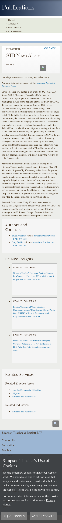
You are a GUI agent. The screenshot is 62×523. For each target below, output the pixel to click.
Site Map (7, 450)
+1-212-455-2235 (20, 238)
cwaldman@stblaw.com (44, 242)
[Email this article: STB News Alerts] (43, 68)
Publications (13, 27)
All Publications (15, 31)
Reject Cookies (14, 516)
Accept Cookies (43, 516)
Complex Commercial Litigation (26, 389)
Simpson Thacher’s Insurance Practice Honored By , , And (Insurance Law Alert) (33, 276)
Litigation (16, 393)
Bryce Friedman (19, 235)
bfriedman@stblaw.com (44, 235)
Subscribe (8, 445)
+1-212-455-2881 (20, 245)
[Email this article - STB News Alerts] (55, 423)
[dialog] (31, 488)
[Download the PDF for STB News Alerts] (52, 67)
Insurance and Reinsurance (23, 396)
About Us (12, 23)
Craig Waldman (19, 242)
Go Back (50, 48)
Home (11, 20)
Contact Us (8, 440)
